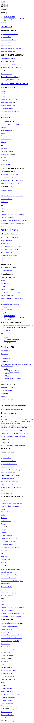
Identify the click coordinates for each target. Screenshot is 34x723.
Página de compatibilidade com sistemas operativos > (15, 430)
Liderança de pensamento (8, 289)
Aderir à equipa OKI (6, 252)
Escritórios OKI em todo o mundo (10, 635)
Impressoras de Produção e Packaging (11, 48)
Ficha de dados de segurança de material (12, 196)
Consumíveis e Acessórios (8, 58)
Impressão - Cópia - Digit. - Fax (9, 105)
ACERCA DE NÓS (9, 230)
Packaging (3, 91)
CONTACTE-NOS (9, 17)
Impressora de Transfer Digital (9, 464)
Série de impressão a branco (8, 461)
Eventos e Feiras (5, 685)
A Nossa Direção (5, 632)
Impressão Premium (6, 154)
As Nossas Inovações (6, 270)
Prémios (3, 286)
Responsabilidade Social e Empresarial (11, 638)
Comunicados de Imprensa (8, 277)
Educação (3, 127)
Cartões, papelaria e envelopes (9, 99)
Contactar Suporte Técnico (8, 217)
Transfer (3, 96)
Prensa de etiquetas (6, 121)
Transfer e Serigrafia (6, 535)
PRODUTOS (6, 27)
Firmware (3, 193)
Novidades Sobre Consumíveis (9, 174)
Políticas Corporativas (7, 655)
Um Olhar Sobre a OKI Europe (9, 237)
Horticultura (4, 136)
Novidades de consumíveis (8, 61)
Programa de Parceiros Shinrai (9, 255)
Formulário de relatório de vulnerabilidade (12, 220)
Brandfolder (4, 148)
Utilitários (3, 157)
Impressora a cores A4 (7, 108)
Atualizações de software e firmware (11, 223)
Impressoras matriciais (10, 341)
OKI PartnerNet (5, 258)
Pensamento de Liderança (8, 697)
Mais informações (5, 330)
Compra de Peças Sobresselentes (10, 183)
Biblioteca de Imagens (7, 691)
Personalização (5, 114)
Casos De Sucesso (6, 151)
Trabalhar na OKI (5, 644)
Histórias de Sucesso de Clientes (9, 77)
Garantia (3, 211)
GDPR (3, 664)
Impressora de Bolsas (6, 102)
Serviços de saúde (6, 139)
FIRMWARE (8, 375)
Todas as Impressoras (6, 74)
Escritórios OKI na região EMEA (10, 249)
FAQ (2, 208)
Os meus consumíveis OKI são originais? (12, 67)
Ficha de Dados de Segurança (12, 378)
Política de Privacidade (7, 703)
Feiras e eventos (5, 283)
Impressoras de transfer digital (9, 43)
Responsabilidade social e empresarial (11, 246)
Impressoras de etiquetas (7, 45)
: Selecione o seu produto (16, 364)
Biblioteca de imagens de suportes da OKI (12, 298)
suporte (6, 337)
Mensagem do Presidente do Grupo (10, 292)
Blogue (3, 280)
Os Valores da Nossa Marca (8, 267)
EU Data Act (4, 202)
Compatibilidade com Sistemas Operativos (12, 214)
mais (2, 261)
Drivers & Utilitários (6, 190)
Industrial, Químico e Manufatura (10, 124)
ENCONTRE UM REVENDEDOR (14, 18)
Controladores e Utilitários (11, 339)
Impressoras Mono (6, 37)
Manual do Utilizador (6, 199)
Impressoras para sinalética (8, 51)
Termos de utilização (6, 700)
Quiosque (3, 142)
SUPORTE (5, 164)
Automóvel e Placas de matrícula (10, 111)
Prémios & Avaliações (7, 688)
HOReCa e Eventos (6, 130)
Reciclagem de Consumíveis (8, 64)
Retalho (3, 133)
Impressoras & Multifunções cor (9, 34)
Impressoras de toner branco (8, 40)
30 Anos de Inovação (6, 240)
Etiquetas (3, 94)
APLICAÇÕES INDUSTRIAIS (14, 83)
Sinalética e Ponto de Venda (8, 541)
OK (2, 333)
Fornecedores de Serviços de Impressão (11, 503)
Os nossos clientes (6, 243)
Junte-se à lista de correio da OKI (10, 295)
